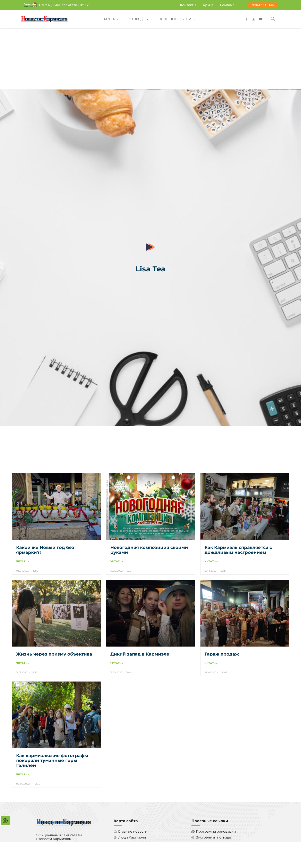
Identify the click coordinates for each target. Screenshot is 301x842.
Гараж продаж (222, 654)
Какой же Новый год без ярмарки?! (45, 550)
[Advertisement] (150, 58)
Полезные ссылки (175, 19)
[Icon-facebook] (246, 19)
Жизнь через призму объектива (54, 654)
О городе (137, 19)
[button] (273, 19)
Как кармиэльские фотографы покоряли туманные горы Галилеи (52, 760)
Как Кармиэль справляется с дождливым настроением (238, 550)
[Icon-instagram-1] (253, 19)
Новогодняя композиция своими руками (149, 550)
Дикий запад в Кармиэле (139, 654)
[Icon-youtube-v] (261, 19)
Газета (109, 19)
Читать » (22, 561)
